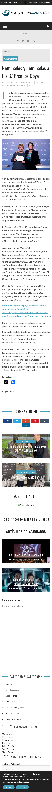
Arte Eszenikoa (12, 689)
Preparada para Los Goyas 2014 (26, 555)
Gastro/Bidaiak (12, 713)
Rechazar (22, 787)
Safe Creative (8, 749)
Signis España (8, 752)
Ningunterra (7, 740)
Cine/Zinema (10, 58)
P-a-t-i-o (6, 743)
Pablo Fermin (8, 746)
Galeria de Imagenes (15, 707)
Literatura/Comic (13, 719)
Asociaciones (11, 695)
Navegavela (7, 737)
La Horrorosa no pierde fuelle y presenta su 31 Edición (26, 581)
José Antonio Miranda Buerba (26, 519)
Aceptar (9, 787)
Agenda (9, 683)
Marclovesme (8, 734)
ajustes (25, 782)
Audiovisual (11, 701)
